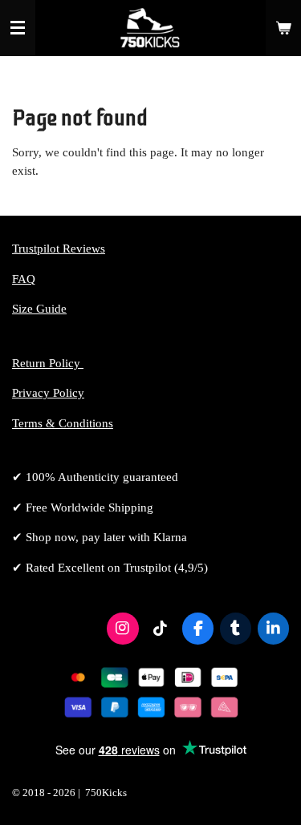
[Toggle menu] (17, 28)
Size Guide (39, 308)
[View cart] (283, 28)
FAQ (23, 279)
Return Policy (47, 363)
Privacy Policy (48, 392)
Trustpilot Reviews (58, 248)
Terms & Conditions (62, 423)
